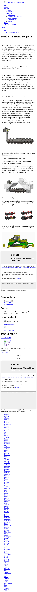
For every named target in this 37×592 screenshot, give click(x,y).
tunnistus (10, 21)
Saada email (4, 352)
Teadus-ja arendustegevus (15, 16)
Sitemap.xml (7, 302)
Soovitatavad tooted (10, 304)
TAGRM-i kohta (9, 13)
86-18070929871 (9, 324)
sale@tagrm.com (9, 330)
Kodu (6, 5)
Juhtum (10, 11)
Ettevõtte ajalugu (12, 18)
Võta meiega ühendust (10, 24)
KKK (6, 23)
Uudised (6, 8)
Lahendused (11, 15)
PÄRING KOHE (6, 338)
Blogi (9, 10)
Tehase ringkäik (12, 19)
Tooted (6, 7)
